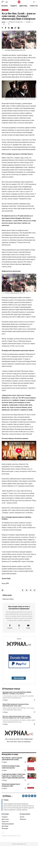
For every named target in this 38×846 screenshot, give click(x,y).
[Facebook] (9, 626)
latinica (12, 599)
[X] (19, 626)
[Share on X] (8, 27)
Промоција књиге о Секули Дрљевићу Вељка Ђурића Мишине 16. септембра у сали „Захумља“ (17, 692)
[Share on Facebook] (5, 27)
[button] (3, 2)
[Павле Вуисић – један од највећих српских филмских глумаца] (31, 759)
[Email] (12, 27)
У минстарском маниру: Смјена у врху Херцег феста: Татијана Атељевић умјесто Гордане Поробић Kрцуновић (13, 775)
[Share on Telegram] (30, 590)
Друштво (5, 10)
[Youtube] (28, 626)
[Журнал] (19, 2)
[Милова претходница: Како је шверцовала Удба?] (31, 786)
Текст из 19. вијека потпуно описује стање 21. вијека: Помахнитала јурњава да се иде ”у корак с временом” (17, 717)
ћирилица (6, 599)
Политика (31, 769)
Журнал (3, 21)
